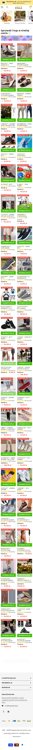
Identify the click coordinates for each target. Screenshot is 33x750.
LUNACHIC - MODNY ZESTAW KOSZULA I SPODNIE (23, 368)
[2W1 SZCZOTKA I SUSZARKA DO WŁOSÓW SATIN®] (8, 354)
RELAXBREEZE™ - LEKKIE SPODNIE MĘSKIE (24, 124)
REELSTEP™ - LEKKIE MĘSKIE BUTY (7, 64)
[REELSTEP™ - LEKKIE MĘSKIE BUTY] (8, 50)
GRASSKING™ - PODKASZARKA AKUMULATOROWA (23, 215)
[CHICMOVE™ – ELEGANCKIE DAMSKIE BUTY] (8, 505)
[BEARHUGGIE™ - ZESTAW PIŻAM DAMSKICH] (8, 536)
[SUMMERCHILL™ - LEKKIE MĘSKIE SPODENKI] (8, 233)
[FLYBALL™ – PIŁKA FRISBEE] (24, 171)
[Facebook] (3, 711)
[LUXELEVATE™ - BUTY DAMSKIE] (24, 445)
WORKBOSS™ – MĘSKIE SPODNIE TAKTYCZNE (8, 458)
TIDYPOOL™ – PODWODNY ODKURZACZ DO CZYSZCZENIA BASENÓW (22, 154)
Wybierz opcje (8, 60)
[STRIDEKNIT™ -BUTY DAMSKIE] (24, 384)
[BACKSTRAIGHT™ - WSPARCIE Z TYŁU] (8, 294)
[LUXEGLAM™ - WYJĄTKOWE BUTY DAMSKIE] (24, 505)
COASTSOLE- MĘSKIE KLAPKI (23, 609)
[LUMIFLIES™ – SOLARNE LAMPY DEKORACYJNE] (8, 111)
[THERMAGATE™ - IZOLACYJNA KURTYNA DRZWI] (8, 596)
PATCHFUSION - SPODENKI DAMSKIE (7, 579)
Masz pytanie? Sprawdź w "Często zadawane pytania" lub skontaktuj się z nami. (14, 700)
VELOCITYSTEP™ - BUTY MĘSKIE (23, 307)
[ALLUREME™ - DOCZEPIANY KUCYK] (24, 536)
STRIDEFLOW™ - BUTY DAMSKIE (24, 428)
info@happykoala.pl (11, 706)
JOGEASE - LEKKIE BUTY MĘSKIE (24, 337)
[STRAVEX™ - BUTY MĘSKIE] (8, 324)
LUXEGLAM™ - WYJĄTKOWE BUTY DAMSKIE (23, 519)
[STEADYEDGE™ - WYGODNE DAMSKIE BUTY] (8, 81)
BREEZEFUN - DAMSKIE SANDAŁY (24, 94)
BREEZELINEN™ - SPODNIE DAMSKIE (22, 64)
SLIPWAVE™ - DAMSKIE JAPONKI (8, 489)
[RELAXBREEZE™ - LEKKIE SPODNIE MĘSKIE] (24, 111)
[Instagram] (8, 711)
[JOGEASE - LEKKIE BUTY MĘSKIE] (24, 324)
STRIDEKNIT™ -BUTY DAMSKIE (23, 398)
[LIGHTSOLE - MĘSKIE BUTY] (24, 233)
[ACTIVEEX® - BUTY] (8, 171)
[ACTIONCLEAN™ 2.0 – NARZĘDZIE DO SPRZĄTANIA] (24, 264)
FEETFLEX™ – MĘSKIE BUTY (7, 154)
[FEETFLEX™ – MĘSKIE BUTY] (8, 141)
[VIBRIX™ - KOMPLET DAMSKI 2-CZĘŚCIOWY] (8, 415)
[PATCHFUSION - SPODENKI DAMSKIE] (8, 566)
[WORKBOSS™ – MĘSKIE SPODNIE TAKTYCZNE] (8, 445)
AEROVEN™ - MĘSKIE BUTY (7, 277)
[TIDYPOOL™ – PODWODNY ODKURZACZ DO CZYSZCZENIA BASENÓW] (24, 141)
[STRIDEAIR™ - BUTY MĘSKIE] (24, 475)
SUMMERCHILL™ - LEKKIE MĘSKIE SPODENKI (6, 247)
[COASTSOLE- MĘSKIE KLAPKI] (24, 596)
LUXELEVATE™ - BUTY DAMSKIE (24, 458)
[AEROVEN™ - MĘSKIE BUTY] (8, 264)
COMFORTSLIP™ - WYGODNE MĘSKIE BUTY (6, 640)
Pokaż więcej (16, 661)
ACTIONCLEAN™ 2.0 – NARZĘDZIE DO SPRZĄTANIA (24, 277)
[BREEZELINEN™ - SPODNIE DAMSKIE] (24, 50)
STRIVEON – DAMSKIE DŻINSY (7, 398)
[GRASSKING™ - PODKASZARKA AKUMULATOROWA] (24, 201)
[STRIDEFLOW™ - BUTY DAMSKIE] (24, 415)
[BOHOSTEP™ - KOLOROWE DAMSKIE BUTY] (24, 626)
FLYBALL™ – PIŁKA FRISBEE (22, 185)
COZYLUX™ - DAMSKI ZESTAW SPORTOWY (7, 215)
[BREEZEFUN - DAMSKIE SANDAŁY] (24, 81)
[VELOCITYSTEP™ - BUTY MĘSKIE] (24, 294)
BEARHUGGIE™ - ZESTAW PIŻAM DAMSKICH (6, 549)
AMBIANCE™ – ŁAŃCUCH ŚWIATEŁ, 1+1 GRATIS (24, 579)
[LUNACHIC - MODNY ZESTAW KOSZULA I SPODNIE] (24, 354)
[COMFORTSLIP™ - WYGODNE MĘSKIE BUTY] (8, 626)
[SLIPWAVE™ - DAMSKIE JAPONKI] (8, 475)
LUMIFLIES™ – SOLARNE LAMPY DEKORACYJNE (8, 124)
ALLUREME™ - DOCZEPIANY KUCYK (23, 549)
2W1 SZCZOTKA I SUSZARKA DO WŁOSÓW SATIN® (6, 368)
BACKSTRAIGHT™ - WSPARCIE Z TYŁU (7, 307)
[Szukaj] (7, 7)
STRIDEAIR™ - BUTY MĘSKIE (23, 489)
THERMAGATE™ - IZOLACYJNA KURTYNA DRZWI (8, 609)
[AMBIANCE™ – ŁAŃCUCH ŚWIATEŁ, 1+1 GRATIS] (24, 566)
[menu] (2, 7)
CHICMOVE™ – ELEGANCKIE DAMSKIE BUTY (7, 519)
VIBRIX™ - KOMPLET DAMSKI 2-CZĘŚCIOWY (8, 428)
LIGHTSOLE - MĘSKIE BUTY (23, 247)
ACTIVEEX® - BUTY (7, 184)
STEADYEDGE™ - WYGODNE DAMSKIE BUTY (7, 94)
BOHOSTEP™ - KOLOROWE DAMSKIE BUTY (23, 640)
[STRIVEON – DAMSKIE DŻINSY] (8, 384)
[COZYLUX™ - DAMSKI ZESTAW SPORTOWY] (8, 201)
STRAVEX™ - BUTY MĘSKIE (6, 337)
